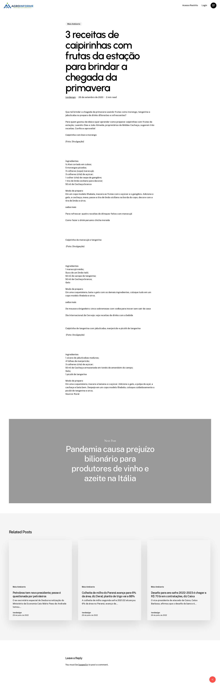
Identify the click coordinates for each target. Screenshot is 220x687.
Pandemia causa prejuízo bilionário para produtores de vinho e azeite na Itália (110, 461)
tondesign (70, 97)
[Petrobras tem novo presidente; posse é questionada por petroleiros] (40, 580)
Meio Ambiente (73, 24)
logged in (83, 664)
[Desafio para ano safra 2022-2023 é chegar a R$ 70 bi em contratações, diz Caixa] (178, 580)
